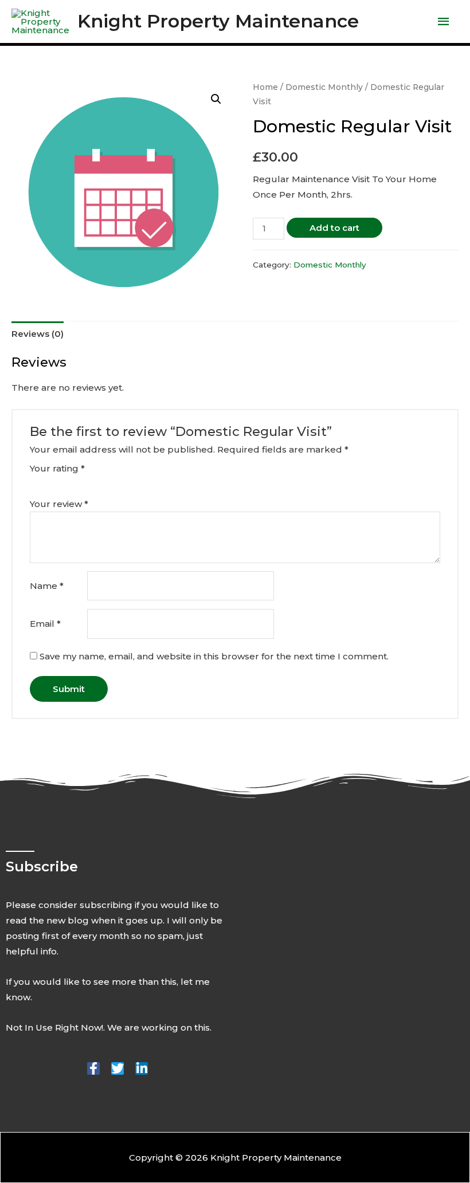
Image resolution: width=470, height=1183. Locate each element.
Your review (59, 503)
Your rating (57, 468)
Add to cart (334, 227)
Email (45, 623)
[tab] (37, 333)
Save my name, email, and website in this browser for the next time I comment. (214, 656)
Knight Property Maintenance (218, 21)
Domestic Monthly (324, 87)
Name (47, 585)
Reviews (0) (37, 333)
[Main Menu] (444, 21)
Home (265, 87)
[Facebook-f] (93, 1068)
